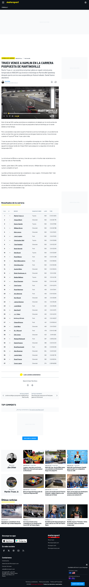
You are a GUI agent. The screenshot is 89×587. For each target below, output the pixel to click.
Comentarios (5, 560)
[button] (30, 103)
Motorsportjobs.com (53, 542)
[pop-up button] (53, 116)
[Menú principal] (3, 2)
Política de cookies (44, 581)
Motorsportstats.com (54, 548)
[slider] (30, 113)
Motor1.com (51, 540)
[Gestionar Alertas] (32, 385)
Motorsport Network (37, 584)
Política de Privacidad (56, 581)
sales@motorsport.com (8, 569)
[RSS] (23, 550)
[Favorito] (52, 82)
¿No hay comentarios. (30, 409)
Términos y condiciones (32, 581)
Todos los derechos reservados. (52, 584)
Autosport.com (52, 545)
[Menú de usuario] (85, 2)
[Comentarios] (56, 82)
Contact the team (7, 566)
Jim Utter (7, 81)
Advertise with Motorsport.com (10, 563)
